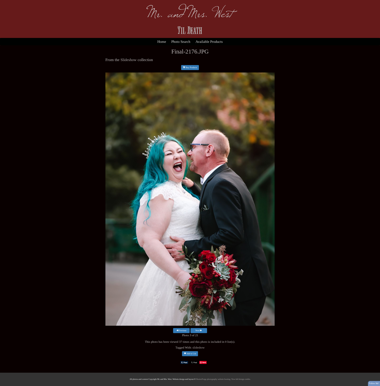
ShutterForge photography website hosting (213, 379)
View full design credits (240, 379)
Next (197, 330)
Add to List (191, 354)
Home (161, 42)
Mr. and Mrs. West (190, 12)
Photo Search (180, 42)
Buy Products (191, 67)
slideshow (199, 347)
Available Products (209, 42)
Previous (182, 330)
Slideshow (129, 60)
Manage (376, 1)
